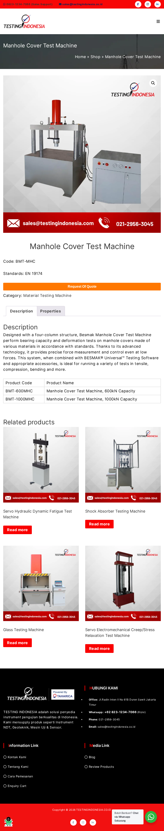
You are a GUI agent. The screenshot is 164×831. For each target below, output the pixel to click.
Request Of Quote (82, 286)
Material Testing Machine (47, 295)
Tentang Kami (18, 766)
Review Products (101, 766)
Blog (92, 757)
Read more (17, 530)
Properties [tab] (50, 311)
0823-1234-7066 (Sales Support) (29, 4)
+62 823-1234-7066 (120, 712)
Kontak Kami (17, 757)
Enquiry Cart (17, 786)
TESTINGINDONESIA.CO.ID (93, 809)
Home (80, 56)
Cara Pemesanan (20, 776)
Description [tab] (21, 311)
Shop (95, 56)
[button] (153, 83)
